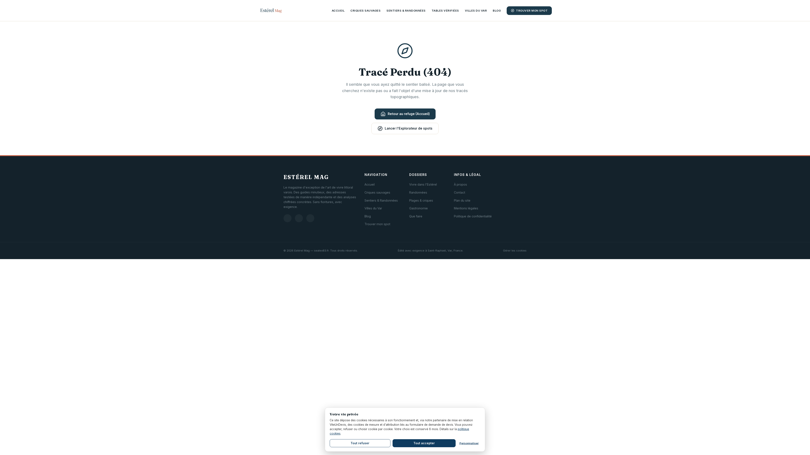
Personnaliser (469, 443)
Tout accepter (424, 443)
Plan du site (462, 200)
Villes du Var (476, 10)
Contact (459, 192)
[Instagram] (288, 218)
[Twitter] (310, 218)
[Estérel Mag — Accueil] (271, 10)
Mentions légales (466, 208)
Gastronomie (418, 208)
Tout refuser (360, 443)
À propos (460, 184)
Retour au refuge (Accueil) (409, 114)
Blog (497, 10)
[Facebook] (299, 218)
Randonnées (418, 192)
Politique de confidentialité (473, 216)
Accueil (338, 10)
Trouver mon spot (532, 10)
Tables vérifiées (445, 10)
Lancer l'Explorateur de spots (408, 128)
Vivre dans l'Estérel (423, 184)
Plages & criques (421, 200)
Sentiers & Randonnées (406, 10)
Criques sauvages (365, 10)
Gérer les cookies (514, 250)
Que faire (415, 216)
